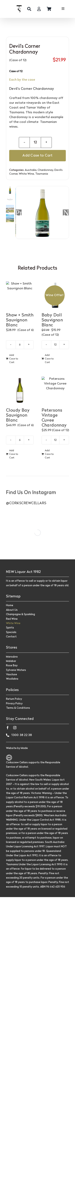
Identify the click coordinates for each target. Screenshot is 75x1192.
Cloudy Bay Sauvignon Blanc (18, 415)
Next (66, 212)
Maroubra (12, 657)
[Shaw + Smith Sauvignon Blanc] (20, 295)
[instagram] (14, 727)
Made (24, 748)
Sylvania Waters (16, 670)
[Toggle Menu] (63, 9)
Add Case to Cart (37, 156)
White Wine (26, 173)
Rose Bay (12, 665)
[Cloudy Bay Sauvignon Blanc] (20, 390)
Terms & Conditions (18, 708)
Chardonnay (45, 170)
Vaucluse (11, 674)
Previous (19, 212)
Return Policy (14, 699)
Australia (30, 170)
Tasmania (41, 173)
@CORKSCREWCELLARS (26, 503)
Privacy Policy (14, 703)
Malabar (11, 661)
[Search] (29, 9)
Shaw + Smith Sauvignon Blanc (19, 320)
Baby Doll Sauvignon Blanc (52, 320)
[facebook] (7, 727)
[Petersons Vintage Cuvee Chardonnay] (55, 390)
